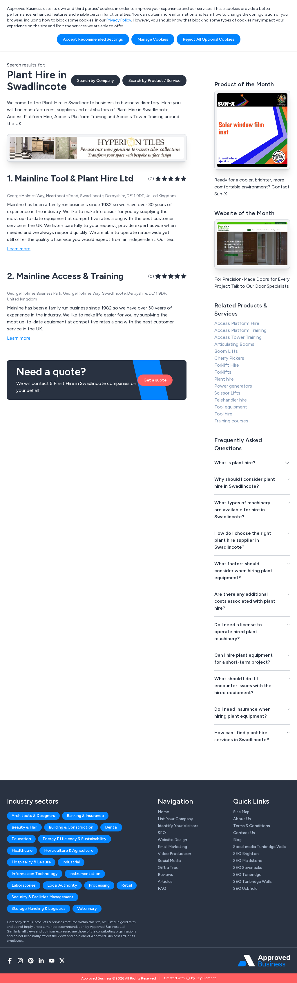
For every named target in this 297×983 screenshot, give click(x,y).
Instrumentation (84, 873)
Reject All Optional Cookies (208, 39)
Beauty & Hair (24, 827)
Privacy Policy (118, 20)
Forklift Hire (226, 365)
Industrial (71, 862)
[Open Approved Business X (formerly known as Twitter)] (62, 961)
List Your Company (175, 818)
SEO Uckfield (245, 888)
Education (21, 838)
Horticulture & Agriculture (68, 850)
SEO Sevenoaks (247, 867)
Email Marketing (172, 846)
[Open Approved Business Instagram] (20, 961)
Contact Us (244, 832)
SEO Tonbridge (247, 874)
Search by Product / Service (154, 80)
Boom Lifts (226, 351)
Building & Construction (71, 827)
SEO (162, 832)
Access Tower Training (238, 337)
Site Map (241, 811)
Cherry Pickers (229, 358)
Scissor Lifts (227, 393)
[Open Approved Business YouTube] (52, 961)
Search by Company (95, 80)
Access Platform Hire (236, 323)
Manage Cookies (152, 39)
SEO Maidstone (247, 860)
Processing (99, 885)
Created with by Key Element (190, 978)
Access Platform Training (240, 330)
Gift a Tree (168, 867)
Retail (126, 885)
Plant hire (224, 379)
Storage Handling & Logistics (39, 908)
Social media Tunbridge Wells (259, 846)
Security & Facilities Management (43, 896)
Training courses (231, 421)
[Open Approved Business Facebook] (10, 961)
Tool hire (223, 414)
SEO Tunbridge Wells (252, 881)
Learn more (18, 248)
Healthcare (22, 850)
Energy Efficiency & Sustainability (74, 838)
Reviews (165, 874)
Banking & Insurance (85, 815)
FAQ (162, 888)
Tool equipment (230, 407)
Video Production (174, 853)
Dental (111, 827)
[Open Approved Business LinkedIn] (41, 961)
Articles (165, 881)
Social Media (169, 860)
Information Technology (35, 873)
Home (163, 811)
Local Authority (62, 885)
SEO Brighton (246, 853)
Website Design (172, 839)
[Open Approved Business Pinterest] (31, 961)
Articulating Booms (234, 344)
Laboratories (24, 885)
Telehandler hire (230, 400)
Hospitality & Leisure (31, 862)
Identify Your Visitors (178, 825)
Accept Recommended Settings (93, 39)
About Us (242, 818)
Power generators (233, 386)
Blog (237, 839)
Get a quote (155, 380)
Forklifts (222, 372)
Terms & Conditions (251, 825)
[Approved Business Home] (264, 960)
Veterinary (87, 908)
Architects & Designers (33, 815)
